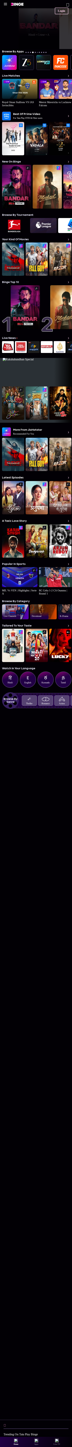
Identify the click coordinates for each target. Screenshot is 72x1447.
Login (61, 10)
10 (46, 52)
